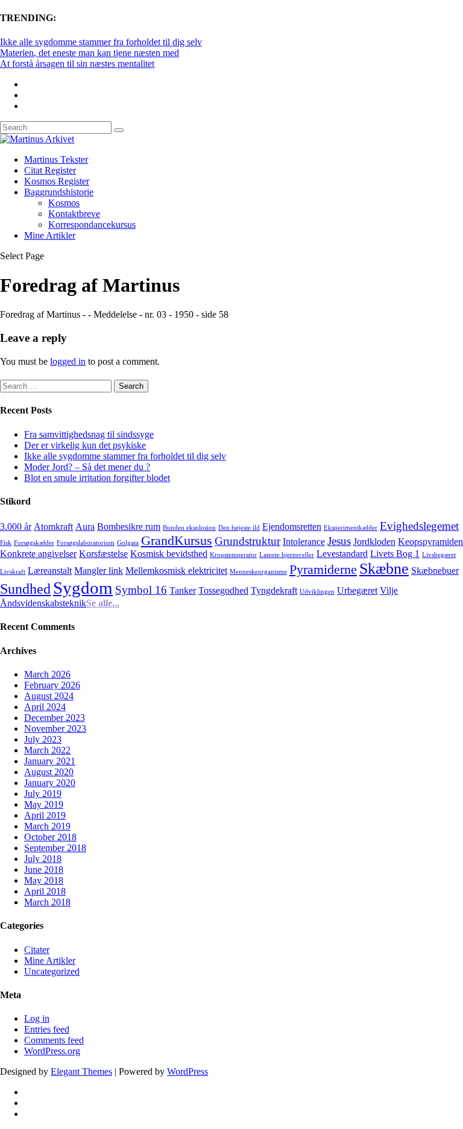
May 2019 (43, 804)
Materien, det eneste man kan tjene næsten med (89, 53)
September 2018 (55, 848)
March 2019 (47, 826)
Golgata (128, 542)
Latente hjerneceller (286, 555)
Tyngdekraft (274, 590)
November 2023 (55, 728)
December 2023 (54, 717)
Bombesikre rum (128, 526)
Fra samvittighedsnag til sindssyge (89, 434)
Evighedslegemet (419, 526)
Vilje (389, 590)
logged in (68, 361)
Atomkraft (53, 526)
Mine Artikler (49, 235)
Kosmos (64, 203)
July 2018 (42, 859)
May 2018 (43, 880)
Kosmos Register (56, 181)
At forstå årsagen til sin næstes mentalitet (77, 63)
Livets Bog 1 (395, 554)
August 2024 (49, 696)
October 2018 (50, 837)
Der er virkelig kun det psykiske (85, 445)
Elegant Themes (81, 1071)
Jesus (339, 541)
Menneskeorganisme (258, 571)
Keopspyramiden (430, 541)
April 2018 (45, 891)
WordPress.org (52, 1051)
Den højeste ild (239, 527)
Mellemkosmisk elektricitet (176, 570)
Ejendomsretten (291, 526)
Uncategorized (52, 971)
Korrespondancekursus (92, 224)
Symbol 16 (141, 589)
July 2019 (42, 793)
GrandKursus (176, 540)
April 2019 (45, 815)
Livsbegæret (439, 555)
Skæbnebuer (435, 570)
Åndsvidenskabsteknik (43, 603)
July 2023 (42, 739)
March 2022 (47, 750)
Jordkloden (374, 541)
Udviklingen (317, 591)
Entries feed (46, 1029)
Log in (36, 1018)
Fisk (5, 542)
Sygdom (83, 587)
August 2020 (49, 772)
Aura (85, 526)
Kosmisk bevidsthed (168, 554)
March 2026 (47, 674)
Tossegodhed (223, 590)
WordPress (187, 1071)
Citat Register (50, 170)
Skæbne (384, 568)
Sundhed (25, 588)
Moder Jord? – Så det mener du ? (87, 467)
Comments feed (54, 1040)
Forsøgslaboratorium (86, 542)
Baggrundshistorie (58, 192)
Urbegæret (357, 590)
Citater (36, 950)
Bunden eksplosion (189, 527)
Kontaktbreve (74, 214)
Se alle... (102, 603)
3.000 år (15, 526)
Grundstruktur (247, 541)
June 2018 (43, 869)
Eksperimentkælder (350, 527)
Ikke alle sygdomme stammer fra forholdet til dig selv (101, 42)
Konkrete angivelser (38, 554)
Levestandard (342, 554)
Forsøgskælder (34, 542)
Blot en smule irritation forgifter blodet (97, 478)
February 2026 (52, 685)
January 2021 (49, 761)
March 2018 (47, 902)
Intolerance (304, 541)
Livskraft (12, 571)
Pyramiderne (323, 569)
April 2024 (45, 707)
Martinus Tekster (56, 159)
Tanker (182, 590)
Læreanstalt (50, 570)
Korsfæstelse (103, 554)
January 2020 (49, 783)
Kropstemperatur (233, 555)
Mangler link (98, 570)
